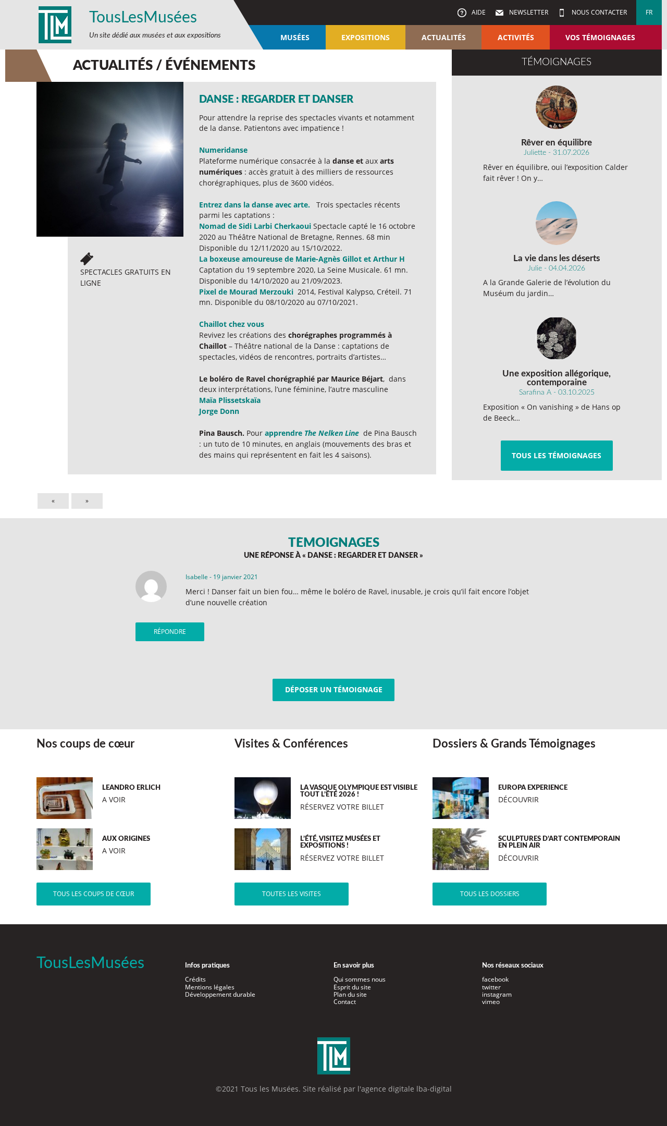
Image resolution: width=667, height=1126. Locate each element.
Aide (478, 12)
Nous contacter (598, 12)
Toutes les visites (291, 893)
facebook (495, 979)
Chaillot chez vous (231, 324)
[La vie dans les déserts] (557, 223)
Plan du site (350, 994)
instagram (497, 994)
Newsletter (528, 12)
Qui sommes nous (360, 979)
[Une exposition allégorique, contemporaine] (557, 338)
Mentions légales (209, 987)
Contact (345, 1001)
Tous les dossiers (490, 893)
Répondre (170, 631)
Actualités (444, 37)
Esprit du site (352, 987)
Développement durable (220, 994)
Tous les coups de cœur (93, 893)
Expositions (365, 37)
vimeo (491, 1001)
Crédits (195, 979)
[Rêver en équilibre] (557, 107)
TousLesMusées (143, 18)
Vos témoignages (600, 37)
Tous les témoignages (556, 455)
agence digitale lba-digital (406, 1089)
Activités (516, 37)
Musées (295, 37)
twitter (491, 987)
